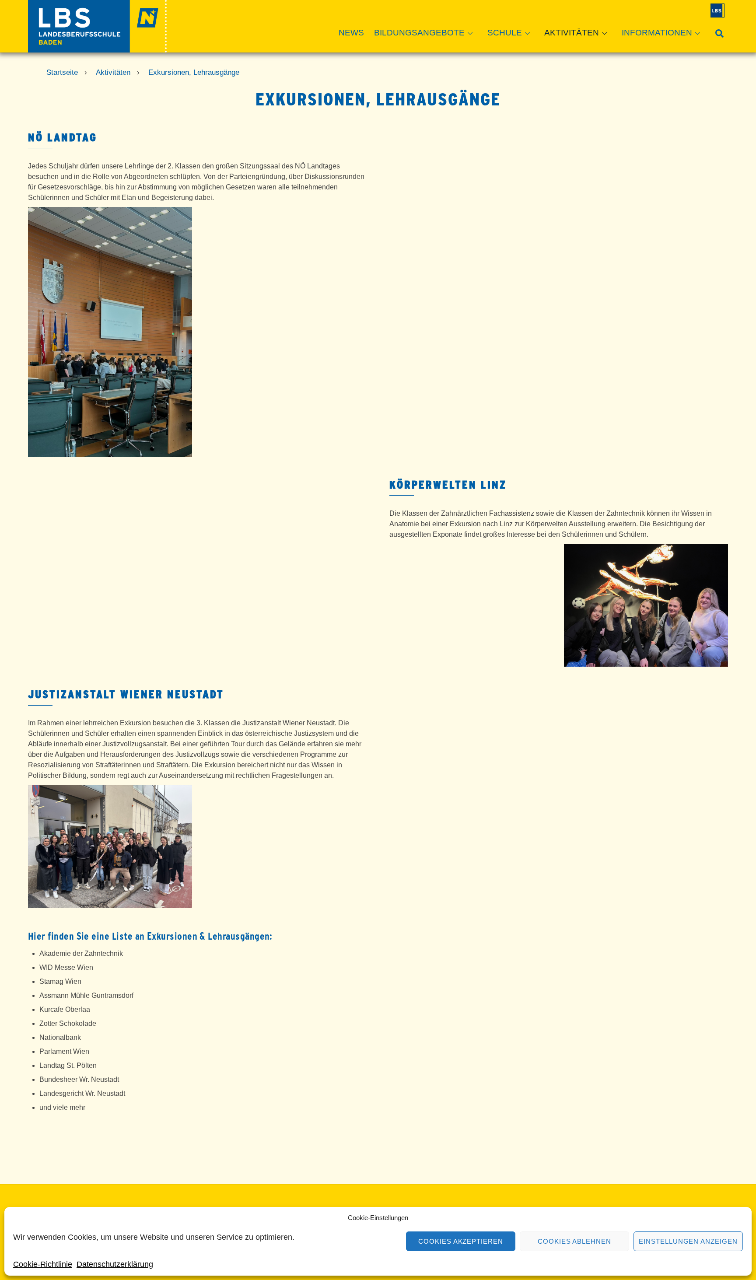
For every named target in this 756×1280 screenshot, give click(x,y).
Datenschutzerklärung (115, 1264)
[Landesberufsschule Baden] (97, 48)
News (351, 32)
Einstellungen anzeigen (688, 1241)
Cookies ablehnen (575, 1241)
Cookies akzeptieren (461, 1241)
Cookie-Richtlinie (42, 1264)
